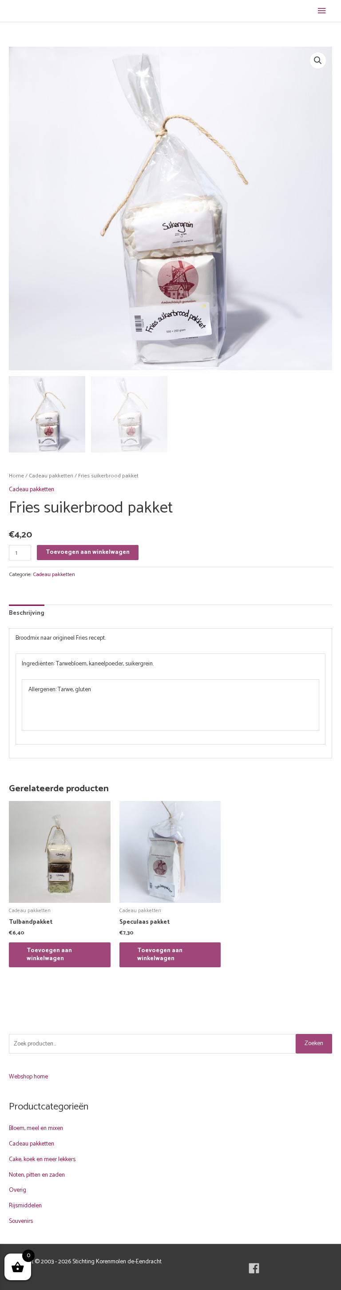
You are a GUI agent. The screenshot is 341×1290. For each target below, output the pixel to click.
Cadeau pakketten (51, 476)
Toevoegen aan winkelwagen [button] (49, 954)
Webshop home (28, 1077)
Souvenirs (21, 1221)
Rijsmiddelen (25, 1205)
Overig (17, 1190)
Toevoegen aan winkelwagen (88, 552)
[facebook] (255, 1268)
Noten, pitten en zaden (37, 1175)
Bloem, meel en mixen (36, 1128)
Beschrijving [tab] (26, 613)
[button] (318, 60)
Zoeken (314, 1043)
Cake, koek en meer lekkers (42, 1159)
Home (16, 476)
